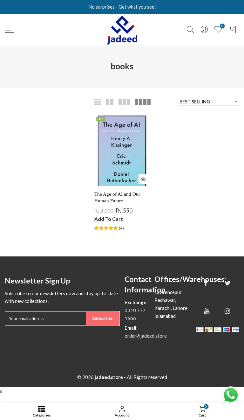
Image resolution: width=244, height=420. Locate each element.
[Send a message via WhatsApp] (231, 395)
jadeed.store (109, 377)
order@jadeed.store (146, 336)
